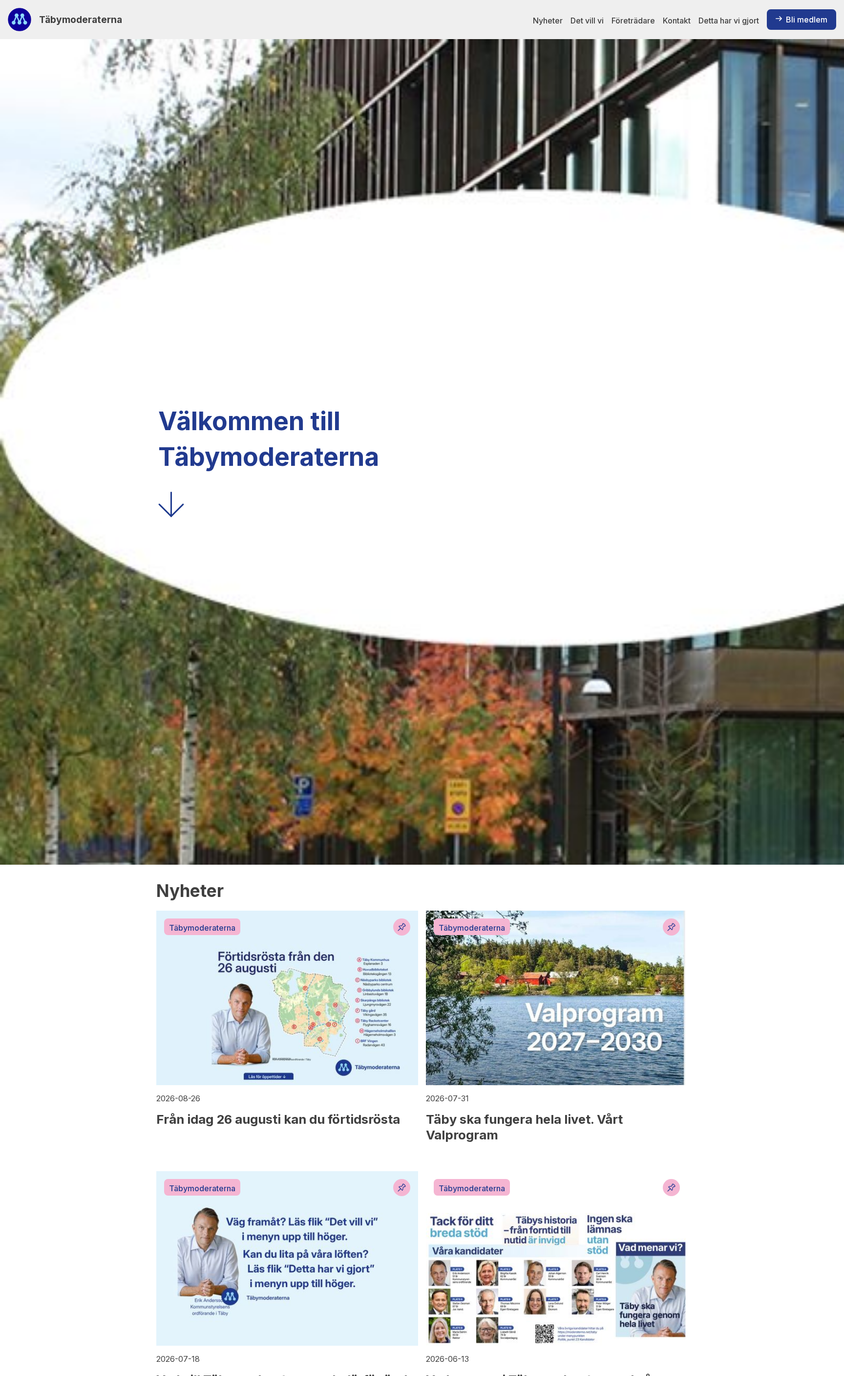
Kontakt (677, 20)
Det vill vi (587, 20)
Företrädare (633, 20)
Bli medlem (806, 19)
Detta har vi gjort (728, 20)
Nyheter (548, 20)
